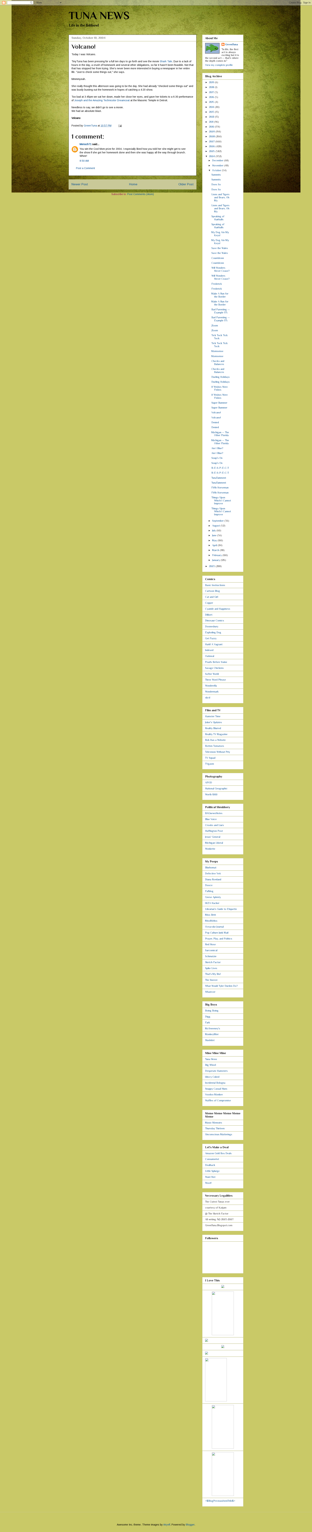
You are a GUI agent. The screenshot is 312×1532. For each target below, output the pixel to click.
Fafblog (209, 891)
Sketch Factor (213, 962)
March (216, 550)
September (218, 520)
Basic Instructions (215, 585)
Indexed (209, 650)
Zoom (214, 325)
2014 (212, 107)
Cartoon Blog (212, 590)
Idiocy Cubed (212, 1076)
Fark (207, 1022)
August (216, 525)
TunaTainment (218, 477)
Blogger (190, 1524)
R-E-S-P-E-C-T (220, 467)
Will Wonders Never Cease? (220, 269)
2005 (212, 151)
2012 (212, 116)
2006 (212, 146)
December (218, 160)
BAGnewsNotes (213, 813)
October (217, 170)
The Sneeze (211, 979)
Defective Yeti (213, 873)
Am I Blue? (217, 448)
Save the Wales (219, 248)
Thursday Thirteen (215, 1128)
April (215, 545)
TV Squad (210, 757)
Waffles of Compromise (218, 1100)
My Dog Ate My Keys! (220, 234)
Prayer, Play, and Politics (218, 938)
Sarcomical (211, 950)
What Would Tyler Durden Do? (221, 985)
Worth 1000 (211, 794)
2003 (212, 566)
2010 (212, 126)
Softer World (212, 673)
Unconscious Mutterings (218, 1134)
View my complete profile (219, 65)
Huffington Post (214, 830)
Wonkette (210, 848)
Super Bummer (219, 402)
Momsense (217, 351)
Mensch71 (86, 144)
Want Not (210, 1176)
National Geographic (216, 788)
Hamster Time (212, 716)
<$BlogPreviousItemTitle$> (220, 1500)
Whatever (210, 991)
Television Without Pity (217, 751)
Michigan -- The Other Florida (220, 434)
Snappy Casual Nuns (216, 1088)
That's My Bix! (213, 973)
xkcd (207, 697)
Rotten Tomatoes (214, 745)
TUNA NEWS (99, 15)
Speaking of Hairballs (217, 218)
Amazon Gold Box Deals (218, 1153)
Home (133, 184)
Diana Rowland (213, 879)
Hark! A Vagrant (213, 644)
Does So (216, 184)
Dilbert (208, 614)
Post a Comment (85, 168)
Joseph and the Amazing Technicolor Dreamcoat (102, 100)
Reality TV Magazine (216, 734)
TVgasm (209, 763)
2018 (212, 87)
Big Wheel (210, 1064)
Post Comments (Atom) (140, 194)
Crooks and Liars (214, 825)
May (215, 540)
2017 (212, 92)
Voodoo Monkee (214, 1094)
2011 (211, 121)
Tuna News (211, 1059)
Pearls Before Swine (216, 662)
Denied (215, 422)
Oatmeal (209, 656)
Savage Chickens (214, 667)
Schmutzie (210, 956)
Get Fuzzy (210, 638)
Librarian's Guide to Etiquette (221, 909)
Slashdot (209, 1040)
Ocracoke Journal (214, 926)
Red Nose (210, 944)
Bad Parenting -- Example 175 (220, 311)
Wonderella (211, 685)
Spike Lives (211, 968)
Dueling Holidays (220, 376)
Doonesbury (211, 626)
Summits (216, 174)
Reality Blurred (213, 728)
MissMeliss (211, 920)
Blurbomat (210, 867)
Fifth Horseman (220, 487)
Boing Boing (211, 1010)
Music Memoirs (213, 1122)
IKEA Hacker (212, 903)
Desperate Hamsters (216, 1070)
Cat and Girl (211, 596)
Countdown (217, 258)
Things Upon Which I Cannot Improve (221, 500)
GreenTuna (231, 44)
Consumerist (212, 1159)
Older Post (186, 184)
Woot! (208, 1182)
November (218, 165)
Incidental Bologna (215, 1082)
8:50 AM (84, 160)
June (214, 535)
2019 (212, 82)
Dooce (209, 885)
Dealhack (210, 1165)
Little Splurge (212, 1171)
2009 (212, 131)
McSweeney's (212, 1028)
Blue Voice (211, 819)
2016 (212, 97)
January (216, 560)
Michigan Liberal (214, 842)
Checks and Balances (217, 363)
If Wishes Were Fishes (219, 388)
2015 (212, 101)
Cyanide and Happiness (217, 608)
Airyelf (166, 1524)
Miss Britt (210, 914)
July (214, 530)
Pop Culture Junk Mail (216, 932)
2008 (212, 136)
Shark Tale (166, 61)
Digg (207, 1016)
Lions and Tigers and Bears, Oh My (220, 197)
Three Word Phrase (215, 679)
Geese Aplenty (213, 897)
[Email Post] (119, 125)
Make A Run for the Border (219, 295)
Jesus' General (212, 836)
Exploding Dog (213, 632)
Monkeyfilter (212, 1034)
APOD (208, 782)
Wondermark (212, 691)
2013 (212, 111)
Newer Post (80, 184)
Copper (209, 602)
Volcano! (216, 412)
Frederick (216, 283)
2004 (212, 156)
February (217, 555)
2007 (212, 141)
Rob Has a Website (215, 739)
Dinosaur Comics (214, 620)
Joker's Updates (213, 722)
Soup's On (216, 457)
